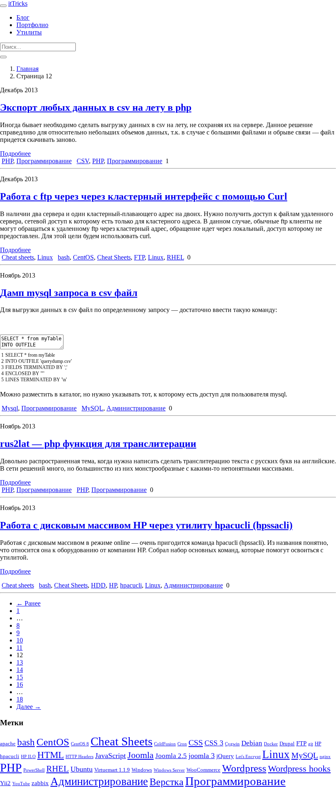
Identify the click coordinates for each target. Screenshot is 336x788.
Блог (23, 17)
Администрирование (136, 408)
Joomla (140, 755)
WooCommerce (203, 770)
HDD (98, 585)
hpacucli (131, 585)
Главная (27, 68)
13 (19, 662)
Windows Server (169, 770)
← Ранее (28, 603)
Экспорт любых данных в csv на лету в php (95, 107)
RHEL (175, 257)
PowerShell (34, 770)
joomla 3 (201, 756)
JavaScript (110, 756)
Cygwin (232, 744)
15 (19, 677)
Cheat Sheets (114, 257)
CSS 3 (213, 743)
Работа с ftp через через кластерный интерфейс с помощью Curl (143, 196)
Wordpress (244, 768)
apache (8, 743)
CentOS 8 (80, 744)
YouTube (21, 783)
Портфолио (32, 24)
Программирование (44, 160)
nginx (325, 756)
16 (19, 684)
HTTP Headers (79, 756)
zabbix (40, 783)
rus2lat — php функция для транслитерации (98, 443)
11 (19, 647)
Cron (182, 744)
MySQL (92, 408)
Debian (251, 743)
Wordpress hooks (299, 768)
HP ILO (28, 756)
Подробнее (15, 153)
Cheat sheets (18, 257)
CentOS (83, 257)
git (310, 744)
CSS (195, 742)
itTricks (17, 3)
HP (113, 585)
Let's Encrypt (248, 756)
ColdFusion (165, 744)
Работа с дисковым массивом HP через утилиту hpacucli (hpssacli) (146, 525)
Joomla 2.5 (171, 756)
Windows (142, 770)
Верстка (167, 782)
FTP (139, 257)
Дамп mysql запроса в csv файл (68, 292)
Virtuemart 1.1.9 (112, 770)
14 (19, 669)
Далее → (28, 706)
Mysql (10, 408)
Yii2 (5, 783)
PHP (7, 160)
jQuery (225, 756)
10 (19, 640)
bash (64, 257)
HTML (50, 755)
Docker (271, 744)
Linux (45, 257)
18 (19, 699)
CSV (83, 160)
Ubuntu (81, 769)
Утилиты (29, 32)
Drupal (287, 743)
